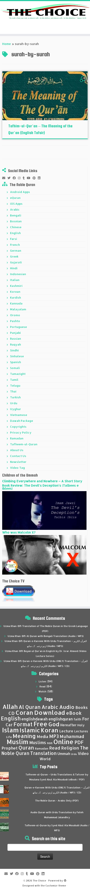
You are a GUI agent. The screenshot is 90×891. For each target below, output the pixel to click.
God (53, 724)
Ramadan (16, 438)
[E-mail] (4, 178)
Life (9, 737)
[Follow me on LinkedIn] (40, 178)
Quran (26, 747)
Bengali (15, 215)
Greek (14, 256)
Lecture (66, 731)
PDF (78, 742)
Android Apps (20, 192)
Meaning (24, 735)
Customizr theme (55, 885)
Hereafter (68, 725)
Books (81, 707)
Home (6, 44)
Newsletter (18, 462)
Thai (13, 391)
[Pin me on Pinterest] (35, 178)
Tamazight (18, 374)
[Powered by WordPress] (65, 879)
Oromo (15, 315)
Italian (14, 280)
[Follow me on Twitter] (10, 178)
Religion (70, 748)
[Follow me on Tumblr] (25, 178)
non (49, 743)
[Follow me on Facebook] (15, 178)
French (15, 244)
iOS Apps (16, 203)
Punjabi (15, 332)
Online (63, 742)
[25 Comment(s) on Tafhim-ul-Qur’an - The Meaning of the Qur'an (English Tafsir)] (84, 82)
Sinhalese (17, 356)
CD (11, 713)
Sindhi (14, 350)
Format (23, 724)
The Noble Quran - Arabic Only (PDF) (57, 800)
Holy (81, 725)
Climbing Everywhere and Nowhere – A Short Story (42, 481)
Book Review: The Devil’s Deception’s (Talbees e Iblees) (40, 486)
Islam (10, 730)
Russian (15, 338)
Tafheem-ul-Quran (23, 444)
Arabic (15, 209)
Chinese (15, 227)
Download (49, 712)
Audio (66, 707)
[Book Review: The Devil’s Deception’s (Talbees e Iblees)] (44, 510)
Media (42, 736)
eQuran (15, 197)
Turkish (15, 397)
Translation (43, 753)
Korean (15, 291)
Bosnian (16, 221)
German (15, 250)
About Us (16, 450)
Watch (42, 691)
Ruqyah (15, 344)
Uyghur (15, 409)
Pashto (15, 321)
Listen (42, 681)
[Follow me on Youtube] (30, 178)
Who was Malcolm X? (18, 532)
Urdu (13, 403)
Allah (10, 706)
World (45, 758)
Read (42, 686)
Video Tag (17, 467)
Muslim (17, 742)
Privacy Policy (20, 432)
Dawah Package (21, 420)
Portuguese (18, 327)
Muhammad (72, 736)
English (15, 233)
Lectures (81, 731)
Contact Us (18, 456)
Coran (24, 712)
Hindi (13, 268)
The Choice (39, 880)
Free (40, 724)
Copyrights (18, 426)
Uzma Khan (10, 626)
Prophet (10, 748)
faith (77, 719)
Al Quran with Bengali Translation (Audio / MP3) (55, 636)
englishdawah (34, 718)
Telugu (15, 385)
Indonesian (18, 274)
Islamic (30, 730)
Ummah (63, 753)
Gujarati (16, 262)
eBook (74, 713)
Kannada (16, 303)
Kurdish (15, 297)
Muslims (37, 742)
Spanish (15, 362)
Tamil (14, 379)
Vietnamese (18, 415)
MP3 (54, 736)
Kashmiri (16, 286)
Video (83, 753)
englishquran (60, 718)
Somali (15, 368)
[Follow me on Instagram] (20, 178)
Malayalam (18, 309)
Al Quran (30, 707)
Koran (49, 730)
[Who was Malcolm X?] (44, 554)
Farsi (13, 239)
